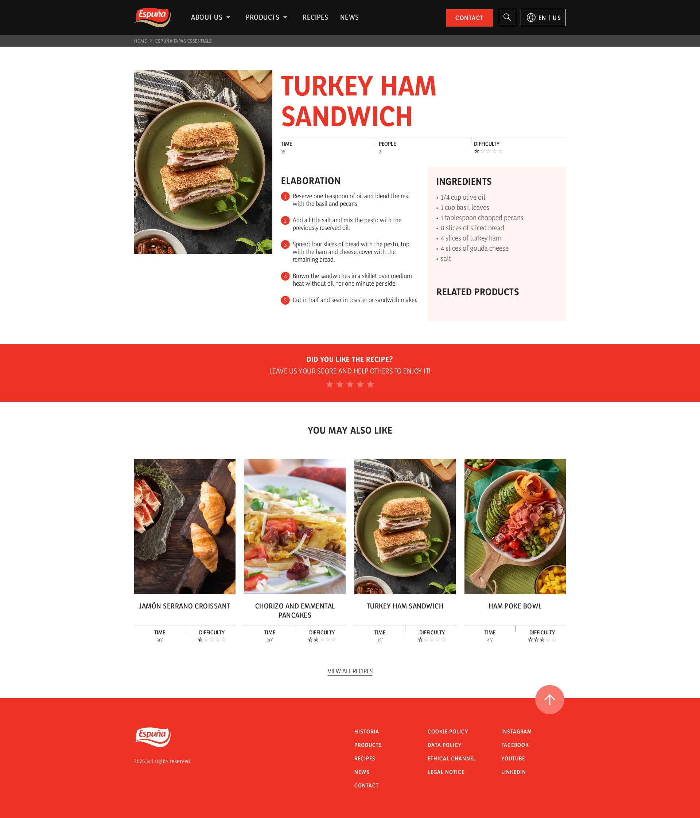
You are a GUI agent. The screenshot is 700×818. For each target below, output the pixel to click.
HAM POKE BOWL (515, 606)
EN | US (549, 17)
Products (262, 17)
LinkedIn (513, 771)
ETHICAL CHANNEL (452, 758)
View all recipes (350, 671)
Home (140, 41)
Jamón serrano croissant (184, 606)
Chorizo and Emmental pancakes (295, 610)
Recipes (315, 17)
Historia (366, 731)
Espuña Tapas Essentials (183, 41)
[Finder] (507, 17)
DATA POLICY (445, 744)
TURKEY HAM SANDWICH (405, 606)
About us (206, 17)
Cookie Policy (448, 731)
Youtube (513, 758)
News (349, 17)
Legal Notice (446, 771)
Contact (469, 17)
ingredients (464, 181)
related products (477, 291)
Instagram (516, 731)
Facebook (515, 744)
